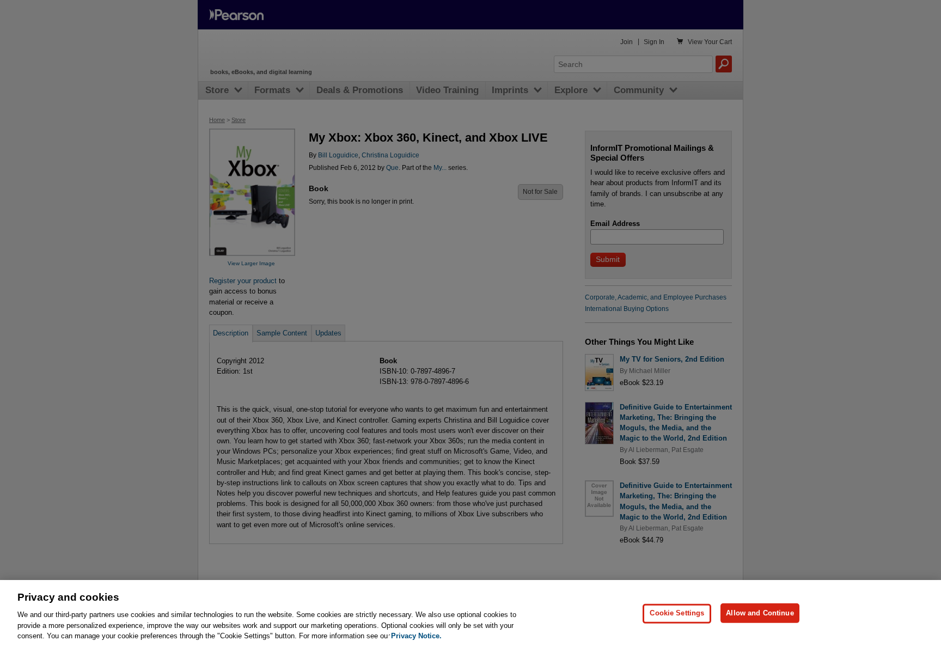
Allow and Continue (759, 613)
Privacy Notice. (416, 636)
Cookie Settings (677, 613)
